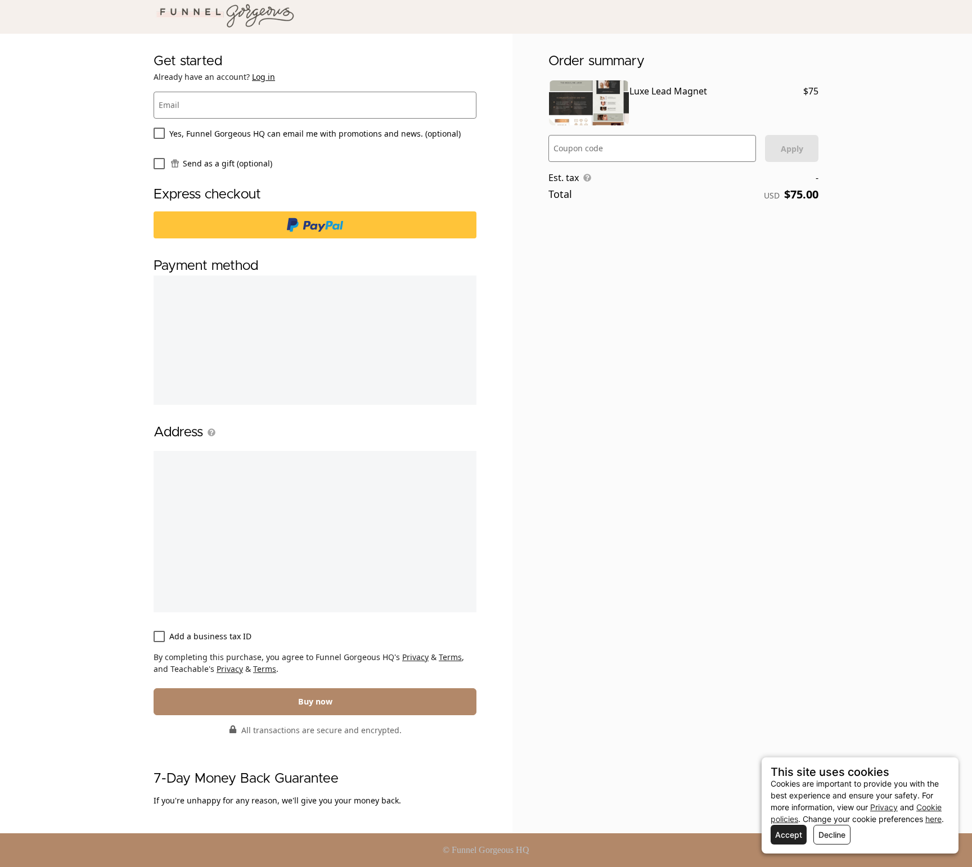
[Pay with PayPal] (315, 224)
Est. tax (563, 177)
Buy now (315, 701)
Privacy (415, 657)
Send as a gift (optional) (227, 163)
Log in (263, 76)
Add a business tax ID (210, 636)
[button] (209, 432)
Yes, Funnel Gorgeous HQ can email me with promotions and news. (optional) (315, 133)
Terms (450, 657)
